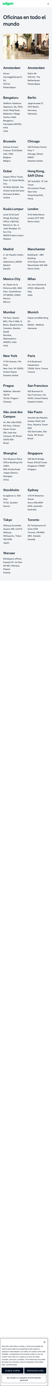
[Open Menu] (48, 3)
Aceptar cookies (12, 1370)
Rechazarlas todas (35, 1370)
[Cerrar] (44, 1342)
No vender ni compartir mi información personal (24, 1379)
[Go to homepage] (8, 3)
